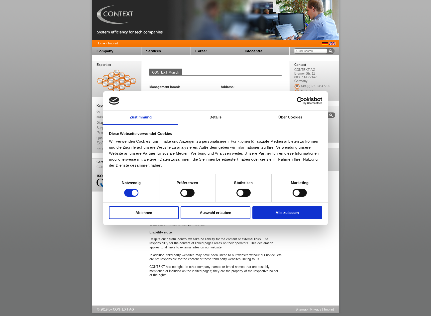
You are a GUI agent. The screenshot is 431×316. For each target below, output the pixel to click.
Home (101, 43)
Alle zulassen (287, 213)
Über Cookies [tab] (290, 117)
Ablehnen (143, 213)
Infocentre (253, 51)
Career (201, 51)
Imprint (329, 309)
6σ (98, 111)
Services (153, 51)
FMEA (100, 117)
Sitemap (302, 309)
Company (105, 51)
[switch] (187, 193)
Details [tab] (216, 117)
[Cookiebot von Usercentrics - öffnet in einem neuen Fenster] (300, 101)
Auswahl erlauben (215, 213)
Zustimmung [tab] (141, 117)
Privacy (315, 309)
